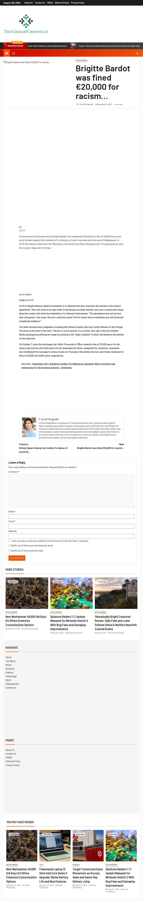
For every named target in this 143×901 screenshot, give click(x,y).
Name (12, 511)
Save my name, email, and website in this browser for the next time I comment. (50, 541)
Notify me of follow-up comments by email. (32, 545)
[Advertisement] (71, 133)
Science (9, 672)
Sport (8, 680)
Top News (11, 661)
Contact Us (40, 3)
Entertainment (82, 60)
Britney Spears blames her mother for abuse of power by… (43, 448)
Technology (11, 676)
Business (76, 865)
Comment (14, 472)
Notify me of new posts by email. (27, 550)
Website (13, 531)
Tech (41, 865)
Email (12, 521)
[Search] (137, 53)
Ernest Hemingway (31, 629)
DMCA (50, 3)
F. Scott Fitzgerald (85, 104)
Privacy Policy (77, 3)
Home (8, 657)
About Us (28, 3)
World (8, 665)
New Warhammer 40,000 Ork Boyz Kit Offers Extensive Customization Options (26, 621)
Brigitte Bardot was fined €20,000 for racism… (100, 446)
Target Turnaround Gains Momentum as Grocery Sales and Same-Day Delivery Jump (99, 46)
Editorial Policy (62, 3)
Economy (10, 668)
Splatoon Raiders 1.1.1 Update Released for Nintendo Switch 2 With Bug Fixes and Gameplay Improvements (120, 877)
